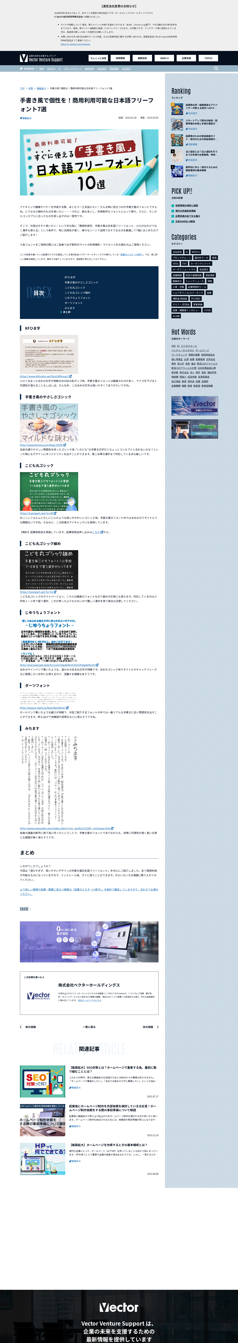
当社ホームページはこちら (89, 1000)
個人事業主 (177, 359)
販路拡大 (27, 118)
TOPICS (208, 58)
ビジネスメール (189, 346)
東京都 (174, 372)
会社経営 (101, 68)
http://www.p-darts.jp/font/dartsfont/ (42, 708)
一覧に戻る (89, 1027)
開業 (184, 385)
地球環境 (120, 58)
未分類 (176, 316)
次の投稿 (148, 1027)
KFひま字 (70, 277)
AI (59, 68)
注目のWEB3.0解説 (185, 221)
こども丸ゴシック (75, 287)
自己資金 (176, 381)
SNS (173, 346)
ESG (184, 263)
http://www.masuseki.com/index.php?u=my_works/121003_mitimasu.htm (65, 828)
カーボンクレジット (201, 263)
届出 (193, 363)
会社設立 (126, 68)
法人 (192, 372)
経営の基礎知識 (194, 275)
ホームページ (202, 350)
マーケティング (179, 354)
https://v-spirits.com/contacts (75, 44)
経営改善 (192, 376)
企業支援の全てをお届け (187, 216)
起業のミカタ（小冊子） (132, 254)
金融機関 (176, 385)
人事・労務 (178, 286)
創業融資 (200, 359)
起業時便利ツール (197, 286)
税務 (210, 281)
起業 (198, 381)
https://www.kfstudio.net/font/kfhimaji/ (44, 376)
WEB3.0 (164, 58)
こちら (96, 532)
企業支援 (186, 58)
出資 (186, 359)
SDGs (175, 263)
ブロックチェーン (73, 68)
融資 (184, 381)
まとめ (67, 312)
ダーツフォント (74, 303)
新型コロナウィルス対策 (183, 368)
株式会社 (184, 372)
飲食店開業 (207, 385)
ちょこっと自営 (98, 58)
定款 (187, 363)
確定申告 (211, 372)
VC (178, 346)
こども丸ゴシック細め (78, 292)
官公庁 (180, 363)
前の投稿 (30, 1027)
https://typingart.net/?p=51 (36, 592)
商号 (173, 363)
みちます (70, 308)
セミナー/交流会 (181, 304)
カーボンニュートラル (184, 269)
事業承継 (197, 304)
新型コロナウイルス (207, 363)
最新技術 (142, 58)
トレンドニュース (195, 281)
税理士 (183, 376)
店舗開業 (177, 275)
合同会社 (210, 359)
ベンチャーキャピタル (182, 350)
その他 (207, 310)
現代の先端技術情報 (185, 210)
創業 (192, 359)
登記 (204, 372)
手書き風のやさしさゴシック (81, 282)
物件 (198, 372)
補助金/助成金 (180, 298)
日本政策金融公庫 (207, 368)
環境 (41, 68)
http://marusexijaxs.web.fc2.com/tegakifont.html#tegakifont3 (57, 665)
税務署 (174, 376)
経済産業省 (203, 376)
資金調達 (114, 68)
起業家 (205, 381)
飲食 (190, 385)
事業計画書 (194, 354)
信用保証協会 (208, 354)
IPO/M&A (195, 298)
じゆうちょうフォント (78, 298)
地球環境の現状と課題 (186, 205)
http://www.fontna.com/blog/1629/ (41, 445)
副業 (209, 292)
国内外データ (201, 257)
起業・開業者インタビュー (186, 310)
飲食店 (196, 385)
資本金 (191, 381)
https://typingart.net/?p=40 (36, 513)
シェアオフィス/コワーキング (188, 292)
